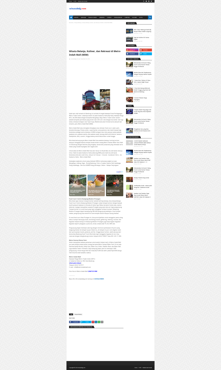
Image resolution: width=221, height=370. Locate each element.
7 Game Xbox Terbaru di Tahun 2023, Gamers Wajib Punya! (142, 81)
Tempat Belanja (77, 22)
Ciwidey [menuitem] (109, 17)
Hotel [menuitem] (141, 17)
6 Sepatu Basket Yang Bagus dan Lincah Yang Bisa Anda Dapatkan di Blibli (142, 111)
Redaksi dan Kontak (82, 1)
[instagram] (144, 1)
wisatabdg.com (74, 59)
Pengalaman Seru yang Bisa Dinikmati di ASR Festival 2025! (142, 130)
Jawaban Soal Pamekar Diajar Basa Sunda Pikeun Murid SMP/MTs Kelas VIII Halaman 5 (142, 195)
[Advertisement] (96, 36)
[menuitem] (71, 17)
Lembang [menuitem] (101, 17)
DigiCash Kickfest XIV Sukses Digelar (141, 38)
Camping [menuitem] (127, 17)
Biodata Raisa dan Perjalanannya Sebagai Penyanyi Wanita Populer (143, 73)
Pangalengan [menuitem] (118, 17)
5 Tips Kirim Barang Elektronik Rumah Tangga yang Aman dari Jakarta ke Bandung (142, 90)
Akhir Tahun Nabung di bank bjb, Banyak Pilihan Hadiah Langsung (142, 30)
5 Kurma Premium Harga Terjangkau (140, 98)
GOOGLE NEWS (99, 279)
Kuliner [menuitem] (134, 17)
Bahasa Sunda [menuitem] (92, 17)
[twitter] (151, 1)
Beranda (71, 22)
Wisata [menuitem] (76, 17)
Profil (75, 1)
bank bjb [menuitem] (83, 17)
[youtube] (146, 1)
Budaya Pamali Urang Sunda (141, 177)
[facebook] (149, 1)
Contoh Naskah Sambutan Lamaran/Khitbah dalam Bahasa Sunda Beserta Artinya (142, 142)
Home (70, 1)
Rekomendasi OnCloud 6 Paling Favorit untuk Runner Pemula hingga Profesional (142, 64)
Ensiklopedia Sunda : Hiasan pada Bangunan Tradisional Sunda (143, 186)
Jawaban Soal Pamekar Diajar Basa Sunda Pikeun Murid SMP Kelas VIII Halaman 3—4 (142, 160)
